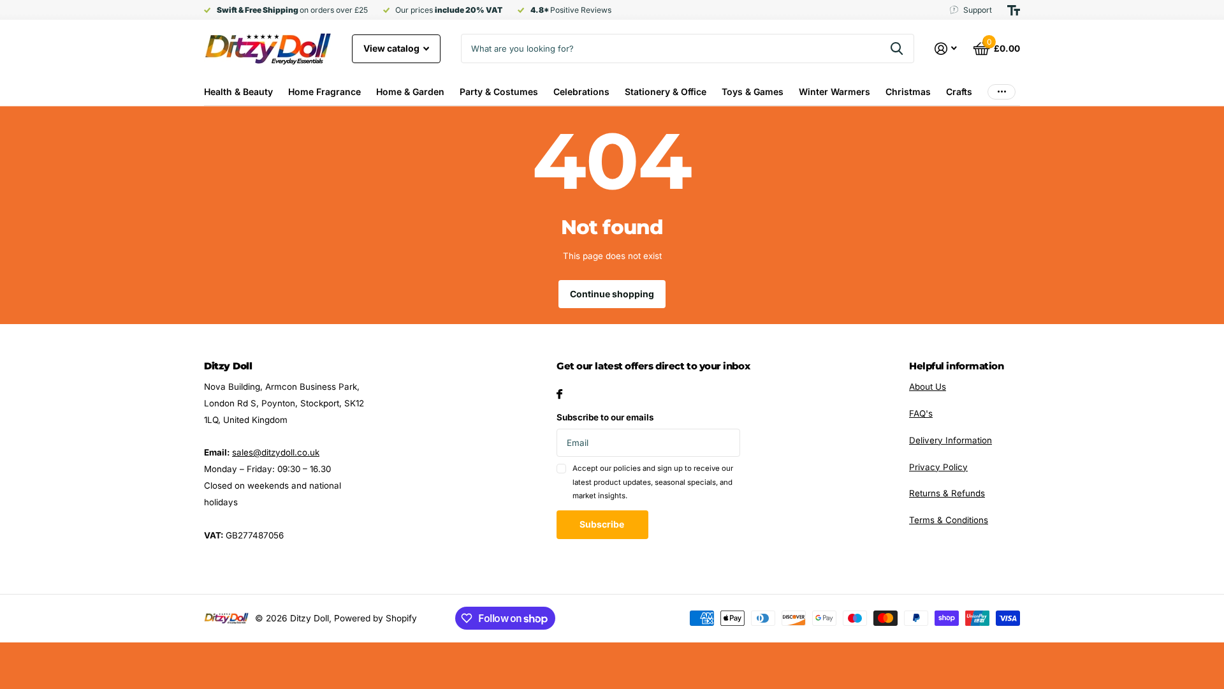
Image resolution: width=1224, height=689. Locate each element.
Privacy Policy (938, 467)
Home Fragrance (324, 91)
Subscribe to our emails (605, 417)
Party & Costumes (499, 91)
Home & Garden (410, 91)
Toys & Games (752, 91)
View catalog (392, 48)
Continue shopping (612, 293)
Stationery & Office (665, 91)
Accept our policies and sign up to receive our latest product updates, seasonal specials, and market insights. (652, 482)
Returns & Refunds (947, 493)
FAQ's (921, 413)
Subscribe (602, 524)
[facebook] (559, 394)
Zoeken (896, 48)
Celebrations (581, 91)
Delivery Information (950, 440)
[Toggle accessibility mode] (1013, 10)
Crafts (959, 91)
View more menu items (1001, 91)
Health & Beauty (238, 91)
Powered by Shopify (375, 618)
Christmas (908, 91)
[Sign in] (946, 48)
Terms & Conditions (948, 520)
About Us (927, 387)
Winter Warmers (834, 91)
